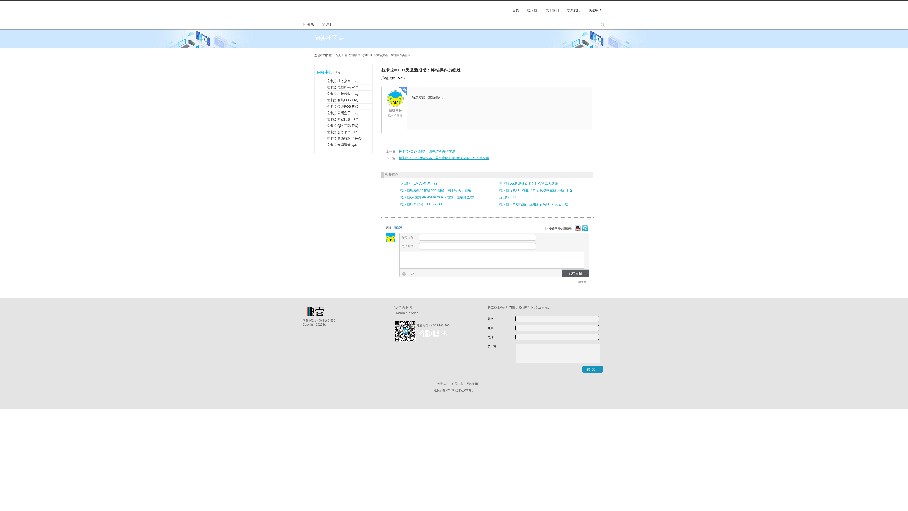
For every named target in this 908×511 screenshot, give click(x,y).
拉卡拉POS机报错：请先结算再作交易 (427, 151)
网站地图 (472, 383)
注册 (329, 24)
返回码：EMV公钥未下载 (418, 183)
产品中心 (457, 383)
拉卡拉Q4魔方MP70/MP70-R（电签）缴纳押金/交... (438, 197)
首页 (338, 55)
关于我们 (443, 383)
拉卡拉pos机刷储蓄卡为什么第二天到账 (528, 183)
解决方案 (350, 55)
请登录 (398, 227)
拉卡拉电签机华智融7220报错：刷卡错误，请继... (437, 190)
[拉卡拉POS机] (326, 17)
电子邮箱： (409, 246)
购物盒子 (583, 282)
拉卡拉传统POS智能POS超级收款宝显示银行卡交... (537, 190)
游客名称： (409, 237)
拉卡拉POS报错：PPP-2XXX (421, 204)
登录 (310, 24)
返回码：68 (507, 197)
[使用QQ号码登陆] (578, 228)
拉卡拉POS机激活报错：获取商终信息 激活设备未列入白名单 (444, 158)
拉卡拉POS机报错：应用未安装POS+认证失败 (533, 204)
